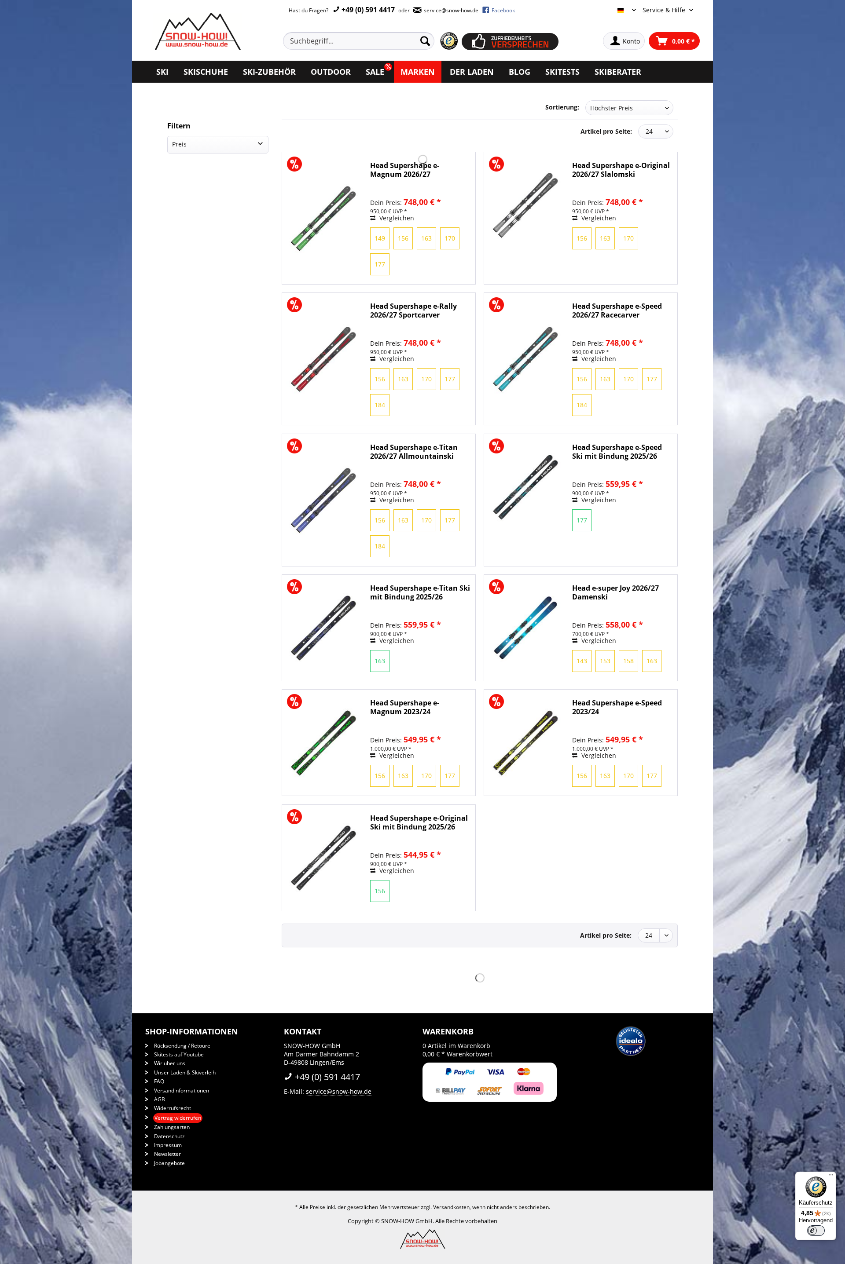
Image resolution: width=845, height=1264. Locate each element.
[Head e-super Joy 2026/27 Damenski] (526, 628)
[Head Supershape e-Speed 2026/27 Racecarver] (526, 359)
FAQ (159, 1081)
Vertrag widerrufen (177, 1118)
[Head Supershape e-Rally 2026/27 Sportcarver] (324, 359)
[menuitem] (369, 41)
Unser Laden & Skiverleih (185, 1072)
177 (380, 264)
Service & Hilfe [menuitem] (665, 10)
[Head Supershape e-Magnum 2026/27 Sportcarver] (324, 218)
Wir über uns (169, 1063)
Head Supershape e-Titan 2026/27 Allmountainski (414, 451)
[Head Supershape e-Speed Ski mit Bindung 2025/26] (526, 487)
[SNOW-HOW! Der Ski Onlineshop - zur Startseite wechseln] (197, 31)
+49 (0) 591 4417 (367, 10)
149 (380, 238)
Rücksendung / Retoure (182, 1045)
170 (450, 238)
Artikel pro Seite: (606, 131)
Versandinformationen (181, 1090)
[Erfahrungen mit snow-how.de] (449, 41)
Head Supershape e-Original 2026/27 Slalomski (621, 170)
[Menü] (831, 1177)
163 (426, 238)
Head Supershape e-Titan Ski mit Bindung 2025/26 (420, 592)
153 (605, 661)
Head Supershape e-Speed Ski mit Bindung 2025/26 (617, 451)
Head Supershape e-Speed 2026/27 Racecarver (617, 310)
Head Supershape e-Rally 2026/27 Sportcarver (413, 310)
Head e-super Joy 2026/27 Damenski (615, 592)
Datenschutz (169, 1136)
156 (403, 238)
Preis (179, 144)
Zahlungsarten (172, 1127)
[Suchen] (425, 41)
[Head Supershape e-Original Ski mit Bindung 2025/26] (324, 858)
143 (582, 661)
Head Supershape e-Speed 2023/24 (617, 707)
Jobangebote (169, 1163)
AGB (159, 1099)
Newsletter (167, 1154)
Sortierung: (562, 107)
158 (628, 661)
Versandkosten (451, 1207)
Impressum (168, 1145)
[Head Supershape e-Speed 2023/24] (526, 742)
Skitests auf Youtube (179, 1054)
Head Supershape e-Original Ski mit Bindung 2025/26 (419, 822)
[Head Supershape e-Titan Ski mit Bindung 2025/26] (324, 628)
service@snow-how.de (338, 1091)
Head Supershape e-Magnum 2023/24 (404, 707)
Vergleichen (396, 218)
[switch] (816, 1230)
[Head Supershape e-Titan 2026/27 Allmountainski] (324, 500)
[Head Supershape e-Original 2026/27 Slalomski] (526, 205)
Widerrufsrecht (172, 1108)
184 (380, 405)
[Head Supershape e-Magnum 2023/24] (324, 742)
